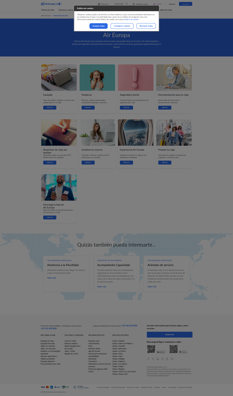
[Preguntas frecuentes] (126, 4)
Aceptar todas (98, 26)
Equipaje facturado (48, 343)
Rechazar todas (146, 26)
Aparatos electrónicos (49, 356)
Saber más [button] (51, 278)
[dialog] (116, 18)
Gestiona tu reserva (65, 10)
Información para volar (60, 15)
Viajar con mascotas (48, 349)
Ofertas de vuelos (47, 10)
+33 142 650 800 (49, 328)
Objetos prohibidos (48, 359)
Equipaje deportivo (48, 361)
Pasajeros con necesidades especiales (50, 352)
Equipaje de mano (47, 341)
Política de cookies (131, 19)
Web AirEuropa (46, 15)
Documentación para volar (51, 364)
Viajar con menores (48, 346)
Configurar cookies (122, 26)
